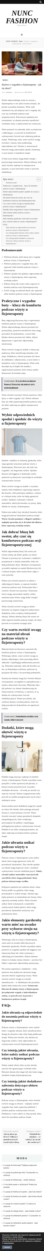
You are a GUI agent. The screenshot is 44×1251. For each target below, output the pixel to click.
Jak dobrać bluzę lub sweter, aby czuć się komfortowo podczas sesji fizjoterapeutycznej (19, 199)
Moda (5, 80)
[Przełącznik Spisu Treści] (37, 179)
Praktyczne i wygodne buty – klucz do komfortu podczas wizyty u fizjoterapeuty (20, 187)
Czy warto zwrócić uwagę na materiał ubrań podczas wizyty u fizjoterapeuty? (18, 205)
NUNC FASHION (22, 17)
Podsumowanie (11, 183)
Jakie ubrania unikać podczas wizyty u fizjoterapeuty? (16, 214)
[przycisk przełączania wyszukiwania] (41, 2)
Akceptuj (7, 1247)
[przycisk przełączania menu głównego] (22, 35)
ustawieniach (9, 1243)
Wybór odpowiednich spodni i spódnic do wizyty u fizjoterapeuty (21, 193)
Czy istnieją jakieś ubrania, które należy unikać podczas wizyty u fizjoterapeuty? (22, 234)
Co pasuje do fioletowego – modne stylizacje (19, 1180)
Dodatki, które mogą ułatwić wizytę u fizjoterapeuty (21, 210)
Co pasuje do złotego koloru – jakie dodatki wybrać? (22, 1211)
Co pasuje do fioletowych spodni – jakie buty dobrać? (22, 1192)
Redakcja (9, 92)
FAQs (5, 225)
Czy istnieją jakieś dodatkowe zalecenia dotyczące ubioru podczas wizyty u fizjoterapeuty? (20, 240)
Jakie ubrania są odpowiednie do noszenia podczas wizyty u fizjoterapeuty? (21, 229)
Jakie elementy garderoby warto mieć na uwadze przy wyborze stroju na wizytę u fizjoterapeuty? (20, 220)
